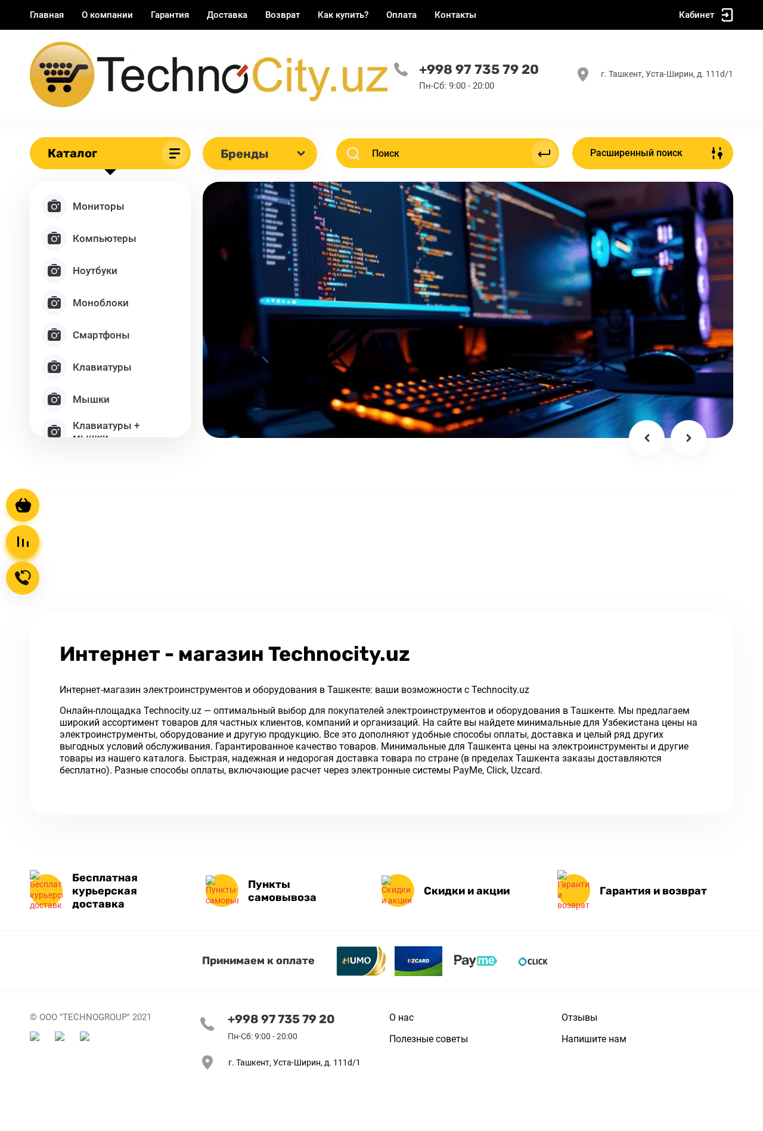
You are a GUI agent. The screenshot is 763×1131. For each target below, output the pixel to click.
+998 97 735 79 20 (479, 69)
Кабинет (696, 15)
